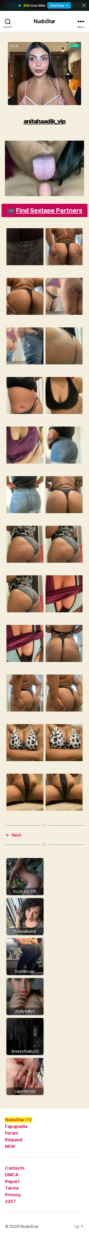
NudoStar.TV (18, 1119)
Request (13, 1139)
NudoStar (44, 21)
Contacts (14, 1168)
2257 (10, 1201)
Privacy (13, 1194)
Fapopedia (16, 1126)
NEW (10, 1146)
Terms (12, 1188)
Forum (11, 1133)
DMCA (11, 1174)
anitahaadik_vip (44, 121)
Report (12, 1181)
